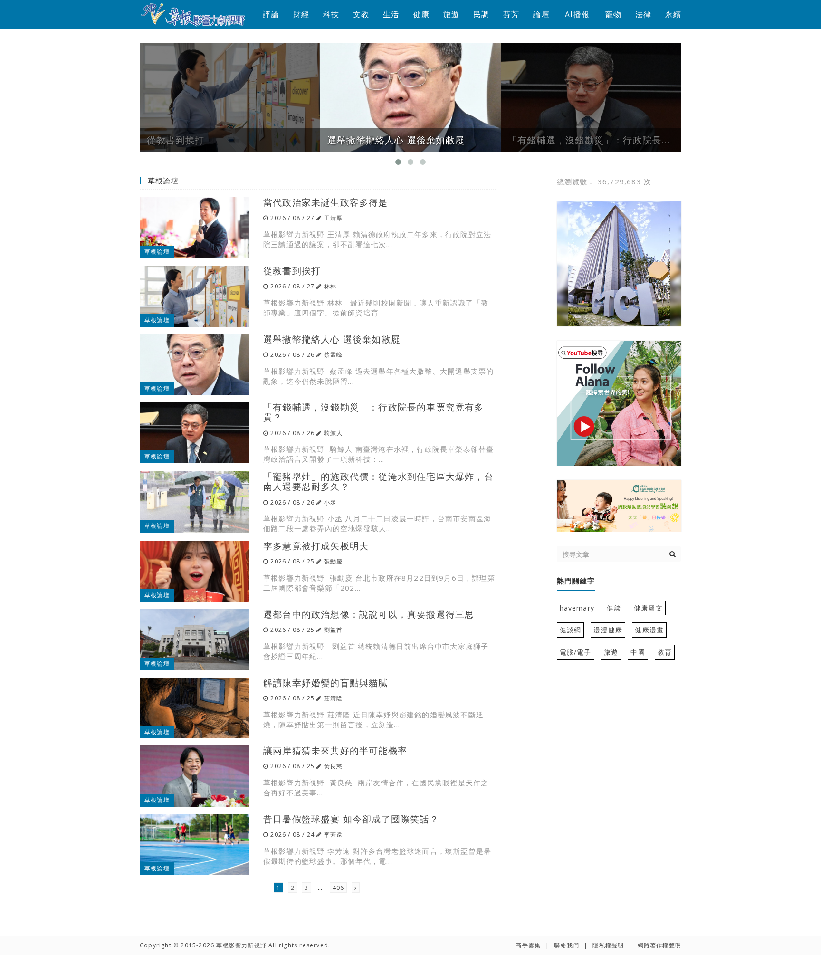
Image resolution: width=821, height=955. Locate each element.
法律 (643, 14)
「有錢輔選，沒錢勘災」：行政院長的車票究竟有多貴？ (373, 412)
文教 (361, 14)
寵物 (613, 14)
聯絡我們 (566, 945)
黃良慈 (333, 766)
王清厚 (333, 218)
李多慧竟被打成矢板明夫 (316, 545)
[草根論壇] (194, 227)
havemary (577, 607)
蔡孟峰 (333, 355)
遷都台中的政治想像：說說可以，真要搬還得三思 (368, 614)
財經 (301, 14)
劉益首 (333, 630)
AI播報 (577, 14)
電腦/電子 (576, 652)
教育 (665, 652)
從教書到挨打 (292, 270)
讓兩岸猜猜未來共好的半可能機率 (335, 750)
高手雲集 (528, 945)
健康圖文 (648, 607)
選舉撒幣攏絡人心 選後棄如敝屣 (332, 339)
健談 (614, 607)
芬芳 (511, 14)
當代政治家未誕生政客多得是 (325, 202)
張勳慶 (333, 561)
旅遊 (451, 14)
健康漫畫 (649, 629)
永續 (673, 14)
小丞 (330, 502)
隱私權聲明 (608, 945)
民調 (481, 14)
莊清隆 (333, 698)
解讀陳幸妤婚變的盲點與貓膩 (325, 682)
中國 (637, 652)
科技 (331, 14)
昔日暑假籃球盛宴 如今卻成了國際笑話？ (351, 818)
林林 (330, 286)
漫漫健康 (607, 629)
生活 (391, 14)
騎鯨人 (333, 433)
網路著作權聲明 (659, 945)
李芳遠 (333, 835)
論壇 (541, 14)
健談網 (571, 629)
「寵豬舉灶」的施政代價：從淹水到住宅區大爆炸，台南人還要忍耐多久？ (378, 481)
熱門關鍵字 (576, 581)
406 (338, 888)
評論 (271, 14)
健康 (421, 14)
